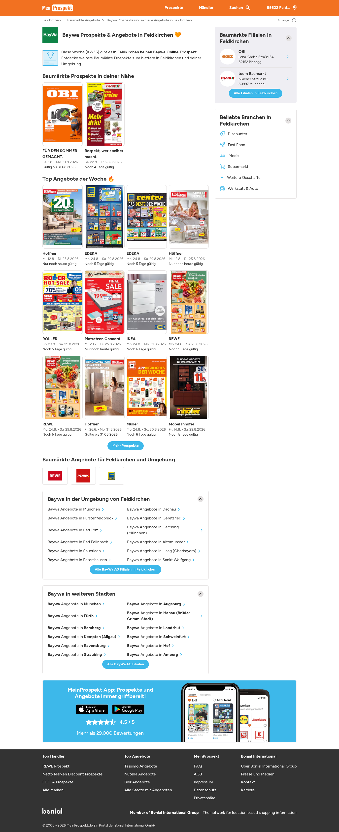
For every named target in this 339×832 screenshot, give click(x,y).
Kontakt (248, 782)
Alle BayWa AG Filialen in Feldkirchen (125, 569)
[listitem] (62, 126)
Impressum (203, 782)
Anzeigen (284, 20)
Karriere (248, 790)
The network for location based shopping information (250, 812)
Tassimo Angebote (140, 766)
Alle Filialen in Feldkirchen (255, 93)
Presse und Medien (257, 774)
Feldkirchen (51, 20)
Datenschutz (205, 790)
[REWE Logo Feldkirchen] (55, 476)
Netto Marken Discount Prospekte (72, 774)
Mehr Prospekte (125, 446)
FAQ (198, 766)
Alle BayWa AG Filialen (125, 664)
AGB (198, 774)
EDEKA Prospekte (57, 782)
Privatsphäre (204, 798)
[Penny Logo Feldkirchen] (83, 476)
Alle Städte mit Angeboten (148, 790)
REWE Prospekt (55, 766)
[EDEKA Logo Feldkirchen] (111, 476)
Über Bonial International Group (269, 766)
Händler (206, 7)
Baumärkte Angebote (83, 20)
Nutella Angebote (140, 774)
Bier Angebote (137, 782)
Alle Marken (53, 790)
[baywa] (50, 35)
